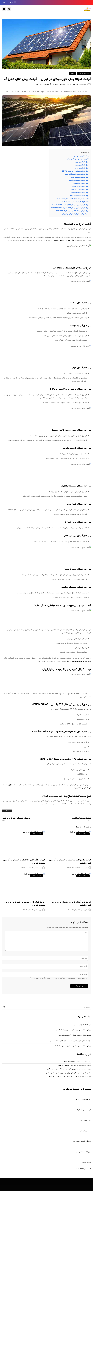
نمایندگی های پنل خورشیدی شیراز (65, 240)
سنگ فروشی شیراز (85, 1131)
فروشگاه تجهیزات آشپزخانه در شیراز (16, 819)
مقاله (72, 74)
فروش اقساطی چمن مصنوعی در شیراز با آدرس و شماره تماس (71, 1046)
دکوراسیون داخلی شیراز (83, 1099)
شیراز (78, 1110)
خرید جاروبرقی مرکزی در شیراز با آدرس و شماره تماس (64, 1069)
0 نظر (61, 84)
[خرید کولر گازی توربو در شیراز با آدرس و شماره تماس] (23, 885)
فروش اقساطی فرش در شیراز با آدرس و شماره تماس (74, 1035)
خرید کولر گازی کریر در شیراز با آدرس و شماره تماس (71, 903)
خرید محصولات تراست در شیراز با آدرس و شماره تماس (70, 861)
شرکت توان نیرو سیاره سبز (83, 1024)
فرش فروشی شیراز (85, 1120)
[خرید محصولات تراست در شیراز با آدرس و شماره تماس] (69, 843)
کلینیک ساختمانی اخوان (81, 819)
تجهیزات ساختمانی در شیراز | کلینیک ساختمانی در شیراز (66, 1076)
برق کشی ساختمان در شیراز (72, 1061)
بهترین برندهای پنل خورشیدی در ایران (78, 661)
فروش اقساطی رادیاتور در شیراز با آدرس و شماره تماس (23, 861)
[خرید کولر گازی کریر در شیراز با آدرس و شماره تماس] (69, 885)
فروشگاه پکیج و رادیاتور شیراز (81, 1141)
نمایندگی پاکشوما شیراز (83, 1168)
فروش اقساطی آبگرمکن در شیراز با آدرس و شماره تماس (73, 1030)
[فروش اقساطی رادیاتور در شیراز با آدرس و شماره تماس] (23, 843)
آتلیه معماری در (85, 1110)
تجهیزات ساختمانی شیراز (83, 1152)
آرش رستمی (82, 84)
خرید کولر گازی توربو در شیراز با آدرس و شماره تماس (24, 903)
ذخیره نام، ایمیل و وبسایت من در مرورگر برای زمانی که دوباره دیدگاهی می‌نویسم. (61, 978)
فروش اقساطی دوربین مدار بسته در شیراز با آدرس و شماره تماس (70, 1040)
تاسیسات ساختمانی (84, 74)
